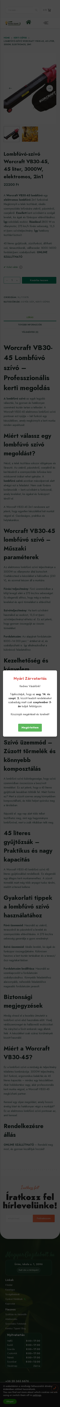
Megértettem (30, 727)
